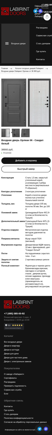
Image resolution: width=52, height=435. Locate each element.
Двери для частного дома (15, 357)
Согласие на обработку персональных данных (25, 422)
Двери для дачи (11, 353)
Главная (4, 68)
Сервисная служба (12, 390)
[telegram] (35, 11)
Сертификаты (10, 378)
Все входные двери (13, 342)
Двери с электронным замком (17, 361)
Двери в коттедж (11, 350)
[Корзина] (47, 17)
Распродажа (41, 28)
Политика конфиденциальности (18, 418)
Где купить (41, 51)
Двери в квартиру (12, 346)
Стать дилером (43, 43)
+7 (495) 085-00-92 (14, 313)
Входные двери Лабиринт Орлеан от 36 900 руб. (21, 71)
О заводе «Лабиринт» (14, 374)
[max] (46, 429)
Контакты (40, 59)
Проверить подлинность (15, 386)
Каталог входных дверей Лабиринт (29, 68)
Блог (6, 394)
